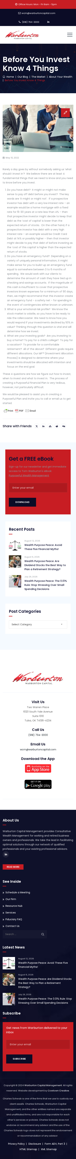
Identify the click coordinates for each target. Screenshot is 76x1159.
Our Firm (10, 899)
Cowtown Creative (58, 1090)
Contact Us (12, 926)
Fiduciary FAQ (13, 919)
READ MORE (13, 866)
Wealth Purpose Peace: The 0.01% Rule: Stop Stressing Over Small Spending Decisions (45, 585)
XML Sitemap (49, 1149)
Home (9, 77)
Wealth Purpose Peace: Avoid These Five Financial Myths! (43, 547)
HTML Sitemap (28, 1149)
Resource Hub (13, 906)
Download (22, 502)
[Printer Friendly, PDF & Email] (20, 410)
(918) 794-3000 (30, 22)
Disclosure (34, 1144)
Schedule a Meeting (17, 892)
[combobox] (38, 624)
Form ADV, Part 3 (55, 1144)
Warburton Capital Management (43, 1085)
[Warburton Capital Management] (22, 35)
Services (10, 912)
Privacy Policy (16, 1144)
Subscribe (19, 1058)
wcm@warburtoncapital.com (38, 13)
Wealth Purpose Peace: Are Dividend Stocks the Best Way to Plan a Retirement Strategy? (45, 565)
